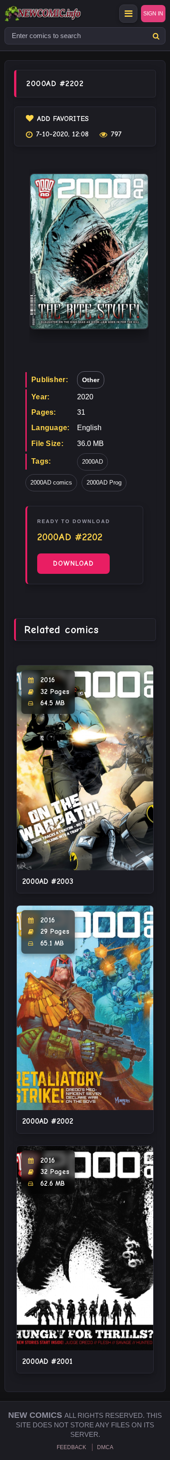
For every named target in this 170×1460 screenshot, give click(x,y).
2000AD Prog (104, 482)
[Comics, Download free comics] (59, 13)
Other (90, 379)
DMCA (105, 1447)
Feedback (71, 1447)
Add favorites (63, 119)
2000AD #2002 (47, 1121)
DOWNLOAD (73, 563)
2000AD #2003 (47, 881)
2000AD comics (51, 482)
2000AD (92, 461)
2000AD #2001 (47, 1361)
